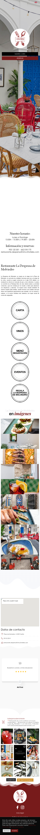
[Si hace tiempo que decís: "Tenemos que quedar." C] (7, 752)
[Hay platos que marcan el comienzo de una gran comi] (33, 752)
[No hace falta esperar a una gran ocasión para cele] (20, 769)
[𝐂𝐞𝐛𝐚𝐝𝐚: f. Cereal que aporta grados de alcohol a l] (20, 752)
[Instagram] (22, 807)
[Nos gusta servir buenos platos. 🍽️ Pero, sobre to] (33, 736)
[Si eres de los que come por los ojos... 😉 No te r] (20, 736)
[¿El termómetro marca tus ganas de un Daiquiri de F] (7, 736)
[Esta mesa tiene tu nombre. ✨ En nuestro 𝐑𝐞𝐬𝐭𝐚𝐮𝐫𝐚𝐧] (33, 769)
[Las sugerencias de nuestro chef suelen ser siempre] (7, 769)
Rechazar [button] (6, 830)
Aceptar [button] (14, 830)
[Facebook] (17, 807)
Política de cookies (17, 827)
